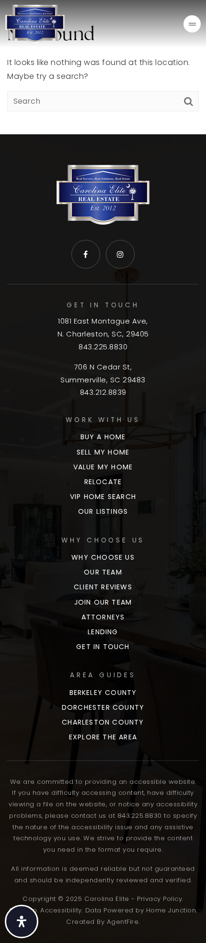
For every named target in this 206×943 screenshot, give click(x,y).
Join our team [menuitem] (103, 602)
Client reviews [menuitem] (103, 587)
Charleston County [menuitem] (103, 722)
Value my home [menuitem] (103, 467)
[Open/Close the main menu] (192, 24)
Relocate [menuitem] (103, 482)
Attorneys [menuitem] (103, 617)
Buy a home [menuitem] (103, 437)
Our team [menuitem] (103, 572)
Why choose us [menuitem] (103, 557)
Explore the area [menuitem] (103, 737)
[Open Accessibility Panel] (21, 921)
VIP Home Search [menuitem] (103, 496)
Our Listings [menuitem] (103, 511)
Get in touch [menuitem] (102, 646)
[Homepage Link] (35, 23)
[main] (103, 67)
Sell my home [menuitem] (103, 452)
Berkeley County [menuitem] (103, 692)
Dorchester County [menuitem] (103, 707)
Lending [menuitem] (103, 632)
